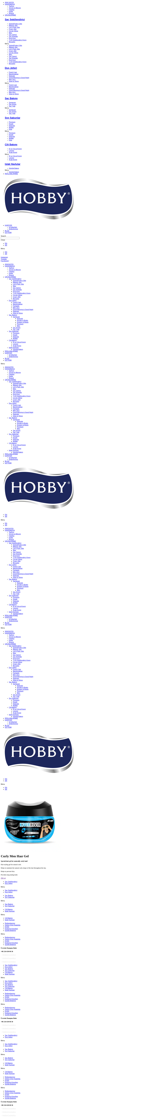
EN (6, 243)
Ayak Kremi (13, 152)
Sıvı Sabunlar (12, 117)
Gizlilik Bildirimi (10, 930)
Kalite (11, 273)
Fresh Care (13, 72)
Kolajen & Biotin (22, 322)
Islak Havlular (12, 164)
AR (6, 245)
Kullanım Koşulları (11, 929)
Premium (12, 122)
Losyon (11, 150)
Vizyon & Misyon (15, 270)
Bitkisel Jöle (13, 25)
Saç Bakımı (11, 98)
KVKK (7, 927)
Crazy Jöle (13, 29)
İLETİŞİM (8, 360)
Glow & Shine (14, 81)
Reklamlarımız (10, 923)
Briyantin (12, 42)
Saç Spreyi (13, 35)
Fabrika (11, 271)
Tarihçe (11, 268)
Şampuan (12, 102)
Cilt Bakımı (11, 144)
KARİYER (8, 353)
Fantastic (16, 306)
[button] (76, 44)
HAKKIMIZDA (10, 266)
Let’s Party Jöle (14, 27)
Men (18, 326)
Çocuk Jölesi (13, 31)
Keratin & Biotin (22, 320)
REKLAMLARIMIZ (11, 351)
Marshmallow (13, 74)
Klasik (11, 124)
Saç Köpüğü (13, 36)
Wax (10, 33)
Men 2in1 (12, 79)
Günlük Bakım (14, 168)
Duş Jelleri (11, 68)
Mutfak (11, 127)
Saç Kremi (12, 104)
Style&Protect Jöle (15, 24)
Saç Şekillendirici (15, 19)
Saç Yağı (12, 106)
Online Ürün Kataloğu (12, 925)
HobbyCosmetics (9, 955)
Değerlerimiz (13, 357)
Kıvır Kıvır (12, 38)
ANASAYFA (9, 264)
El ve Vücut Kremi (15, 149)
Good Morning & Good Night (19, 78)
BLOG (7, 358)
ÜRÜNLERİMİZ (10, 277)
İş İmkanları (13, 355)
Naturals (12, 76)
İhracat (11, 275)
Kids (10, 129)
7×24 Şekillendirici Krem (17, 40)
